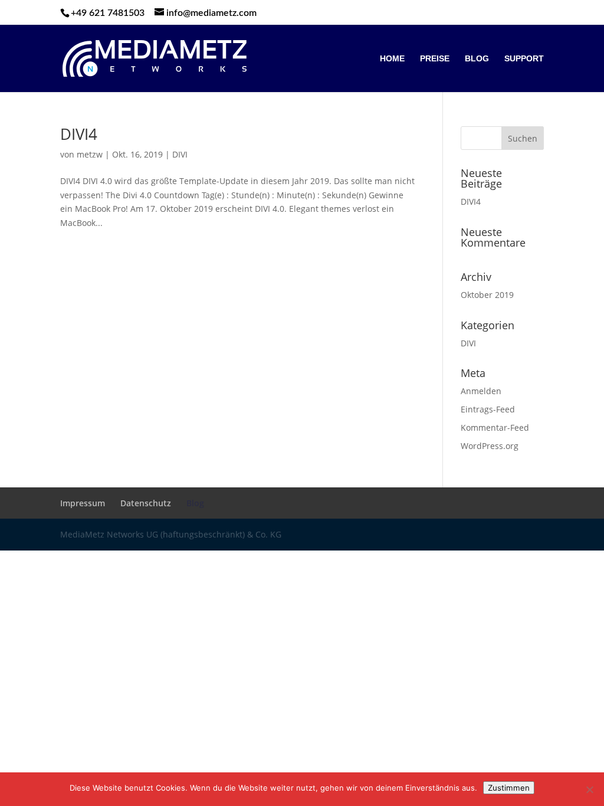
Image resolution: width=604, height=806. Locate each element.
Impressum (82, 503)
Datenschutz (145, 503)
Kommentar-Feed (495, 427)
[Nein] (589, 789)
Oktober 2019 (487, 294)
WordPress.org (489, 445)
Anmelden (481, 391)
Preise (434, 58)
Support (524, 58)
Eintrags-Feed (488, 409)
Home (392, 58)
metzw (90, 154)
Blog (477, 58)
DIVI (180, 154)
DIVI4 (78, 134)
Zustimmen (509, 787)
